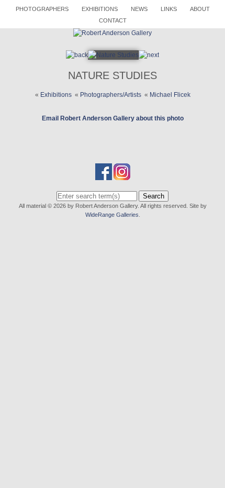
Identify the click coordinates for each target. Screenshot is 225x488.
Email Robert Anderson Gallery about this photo (113, 118)
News (139, 9)
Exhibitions (100, 9)
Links (169, 9)
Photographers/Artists (110, 94)
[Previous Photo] (77, 55)
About (200, 9)
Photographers (42, 9)
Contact (113, 20)
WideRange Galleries (112, 215)
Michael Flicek (170, 94)
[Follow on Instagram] (122, 175)
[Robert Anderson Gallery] (112, 33)
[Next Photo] (113, 55)
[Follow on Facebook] (103, 175)
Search (153, 196)
